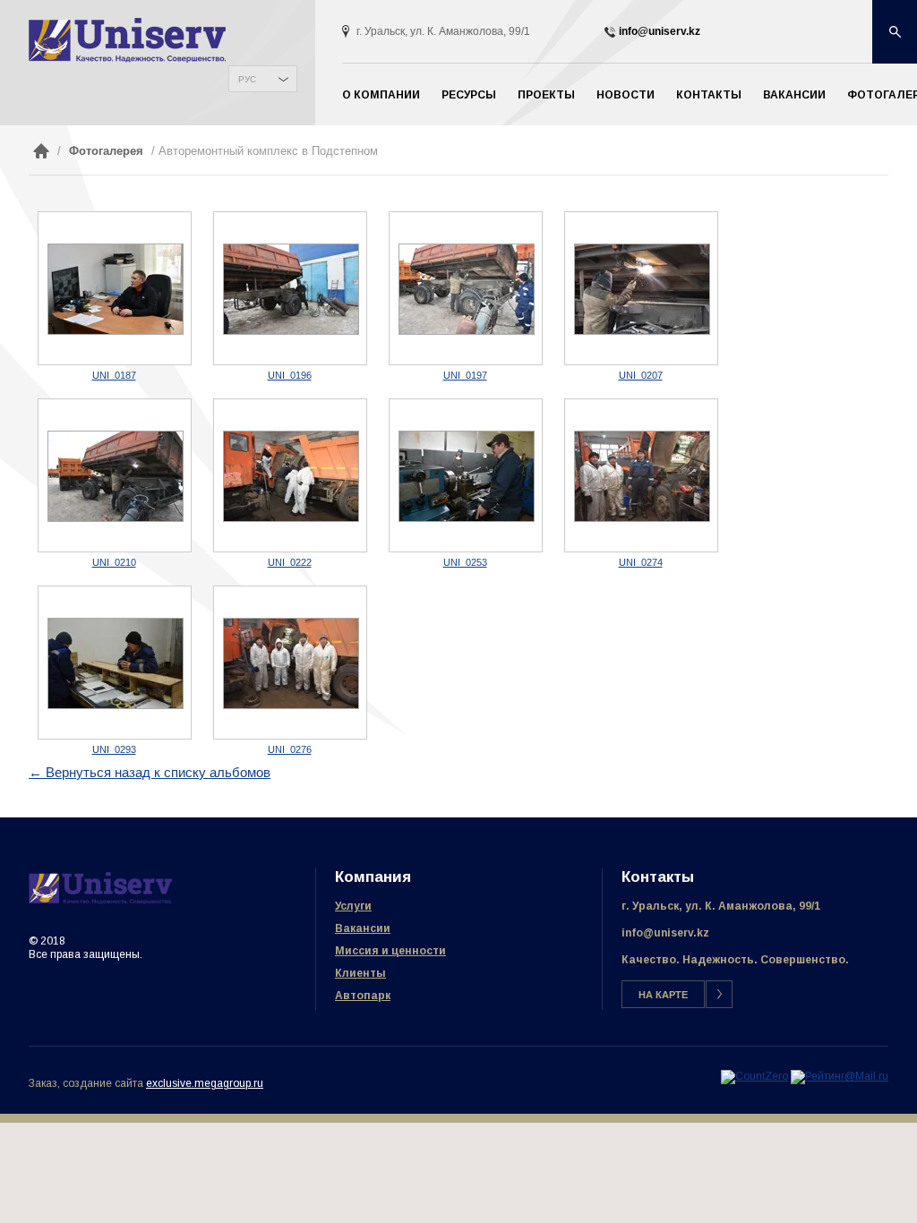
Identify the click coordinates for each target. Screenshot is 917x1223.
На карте (663, 994)
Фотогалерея (106, 151)
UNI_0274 (641, 562)
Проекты (546, 95)
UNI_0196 (290, 375)
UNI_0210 (114, 562)
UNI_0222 (290, 562)
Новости (625, 95)
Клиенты (360, 973)
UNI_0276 (290, 749)
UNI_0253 (465, 562)
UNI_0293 (114, 749)
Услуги (353, 906)
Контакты (708, 95)
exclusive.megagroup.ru (204, 1083)
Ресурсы (468, 95)
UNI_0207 (641, 375)
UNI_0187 (114, 375)
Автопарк (362, 995)
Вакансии (794, 95)
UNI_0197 (465, 375)
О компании (381, 95)
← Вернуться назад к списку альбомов (149, 772)
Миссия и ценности (390, 951)
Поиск (894, 32)
